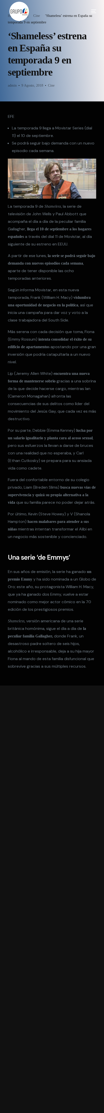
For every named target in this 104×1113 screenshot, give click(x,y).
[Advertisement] (52, 899)
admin (12, 85)
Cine (51, 85)
